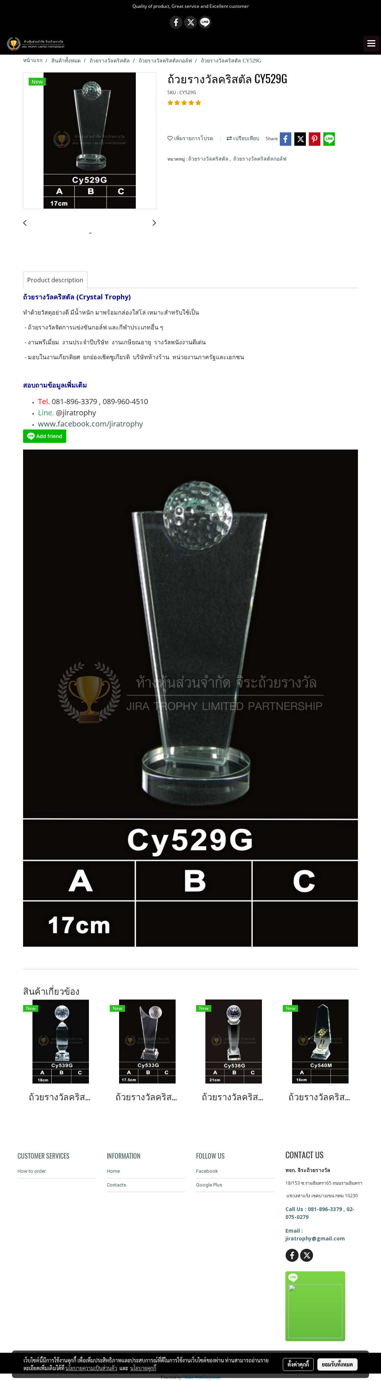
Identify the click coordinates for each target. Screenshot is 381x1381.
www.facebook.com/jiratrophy (90, 424)
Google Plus (209, 1185)
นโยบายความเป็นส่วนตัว (91, 1368)
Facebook (207, 1171)
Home (113, 1171)
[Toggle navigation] (371, 44)
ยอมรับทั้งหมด (337, 1364)
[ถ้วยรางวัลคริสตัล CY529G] (89, 141)
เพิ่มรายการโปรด (193, 138)
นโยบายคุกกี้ (143, 1368)
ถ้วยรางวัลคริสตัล (209, 159)
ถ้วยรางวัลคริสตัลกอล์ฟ (259, 159)
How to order (31, 1171)
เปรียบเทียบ (245, 138)
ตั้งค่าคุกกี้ (298, 1364)
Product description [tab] (55, 280)
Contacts (116, 1185)
